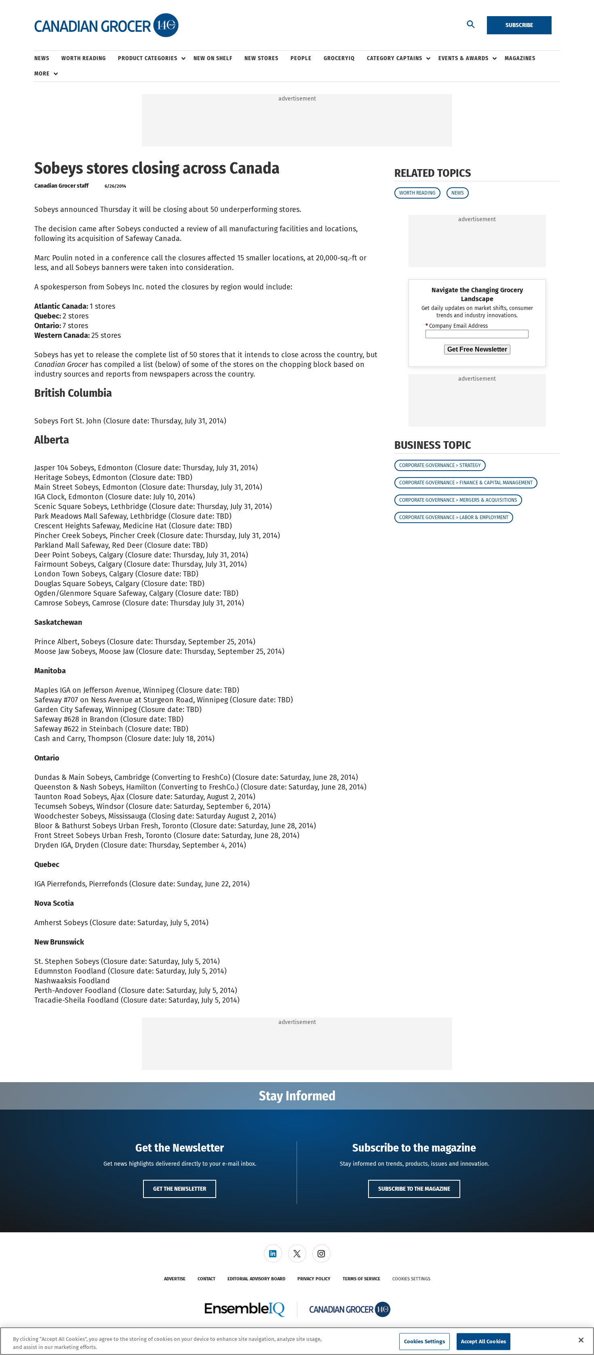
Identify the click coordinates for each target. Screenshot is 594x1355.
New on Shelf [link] (213, 58)
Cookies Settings (411, 1279)
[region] (297, 1341)
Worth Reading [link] (83, 58)
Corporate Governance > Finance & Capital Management (466, 483)
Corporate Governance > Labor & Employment (453, 517)
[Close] (581, 1340)
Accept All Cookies (483, 1341)
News (457, 193)
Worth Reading (417, 193)
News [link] (41, 58)
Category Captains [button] (394, 58)
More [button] (42, 73)
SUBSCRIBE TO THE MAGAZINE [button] (414, 1188)
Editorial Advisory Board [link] (256, 1279)
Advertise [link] (174, 1279)
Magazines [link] (520, 58)
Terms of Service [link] (361, 1279)
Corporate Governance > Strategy (440, 465)
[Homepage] (106, 25)
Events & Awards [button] (463, 58)
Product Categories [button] (147, 58)
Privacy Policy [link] (314, 1279)
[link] (273, 1253)
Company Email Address (456, 326)
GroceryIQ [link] (339, 58)
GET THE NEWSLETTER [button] (179, 1188)
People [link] (301, 58)
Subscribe (519, 25)
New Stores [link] (261, 58)
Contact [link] (206, 1279)
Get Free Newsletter (477, 349)
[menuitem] (47, 58)
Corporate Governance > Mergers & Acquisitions (458, 500)
